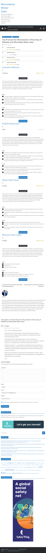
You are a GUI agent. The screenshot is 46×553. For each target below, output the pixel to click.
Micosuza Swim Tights (11, 62)
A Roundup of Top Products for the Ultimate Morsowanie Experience (12, 285)
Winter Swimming (15, 36)
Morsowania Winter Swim (8, 8)
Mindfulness (38, 464)
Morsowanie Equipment (9, 467)
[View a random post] (43, 28)
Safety (37, 467)
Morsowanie (3, 467)
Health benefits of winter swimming (11, 464)
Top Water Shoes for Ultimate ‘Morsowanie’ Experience (34, 285)
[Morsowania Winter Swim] (2, 28)
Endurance (39, 463)
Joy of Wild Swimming (27, 464)
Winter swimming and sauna (26, 473)
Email (2, 390)
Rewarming (34, 467)
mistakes (41, 464)
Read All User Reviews (23, 78)
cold (18, 463)
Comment (3, 367)
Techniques (16, 470)
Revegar (7, 326)
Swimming (9, 470)
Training (24, 470)
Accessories (2, 463)
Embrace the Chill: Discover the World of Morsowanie (20, 27)
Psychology (25, 467)
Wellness (29, 470)
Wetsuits (32, 470)
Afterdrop (6, 463)
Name (2, 384)
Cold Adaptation (23, 463)
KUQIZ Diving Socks (11, 52)
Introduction (21, 464)
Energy (43, 463)
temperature (20, 470)
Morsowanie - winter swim (7, 36)
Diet (36, 463)
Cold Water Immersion (30, 463)
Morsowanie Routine (16, 467)
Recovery (30, 467)
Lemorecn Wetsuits (11, 47)
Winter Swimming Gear (35, 473)
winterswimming (9, 473)
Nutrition (21, 467)
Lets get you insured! (12, 29)
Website (3, 396)
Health (4, 464)
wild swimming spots (37, 470)
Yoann (10, 44)
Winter (3, 473)
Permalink (17, 328)
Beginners (11, 463)
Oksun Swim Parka (11, 57)
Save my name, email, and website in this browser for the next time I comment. (20, 402)
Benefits (15, 463)
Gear (1, 464)
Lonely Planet (33, 464)
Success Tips (3, 470)
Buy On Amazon (23, 121)
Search (43, 433)
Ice (18, 464)
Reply (6, 358)
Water (27, 470)
